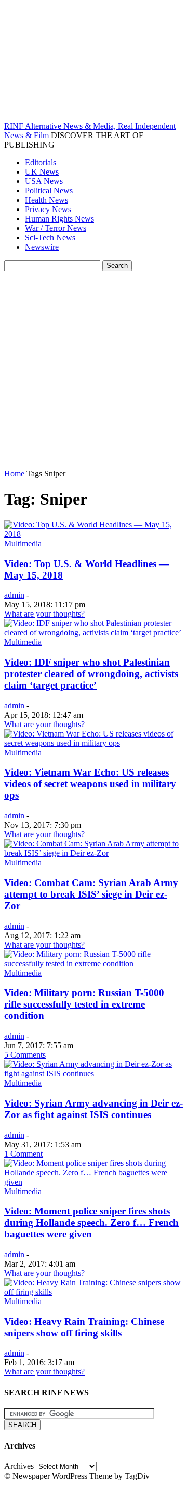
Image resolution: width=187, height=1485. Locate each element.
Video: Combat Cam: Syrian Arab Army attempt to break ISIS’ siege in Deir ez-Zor (91, 894)
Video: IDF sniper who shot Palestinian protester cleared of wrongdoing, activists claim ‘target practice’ (91, 674)
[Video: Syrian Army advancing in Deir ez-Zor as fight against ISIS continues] (93, 1073)
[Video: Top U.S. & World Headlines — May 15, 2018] (93, 534)
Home (14, 473)
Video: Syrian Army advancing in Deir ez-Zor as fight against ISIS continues (93, 1109)
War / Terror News (55, 228)
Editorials (40, 162)
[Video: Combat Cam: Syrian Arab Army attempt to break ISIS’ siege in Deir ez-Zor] (93, 853)
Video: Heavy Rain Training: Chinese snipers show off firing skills (84, 1327)
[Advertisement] (93, 370)
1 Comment (23, 1153)
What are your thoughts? (44, 613)
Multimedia (23, 543)
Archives (19, 1466)
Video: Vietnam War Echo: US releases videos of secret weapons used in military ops (90, 784)
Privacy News (48, 209)
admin (14, 595)
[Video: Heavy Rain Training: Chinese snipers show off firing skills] (93, 1291)
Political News (49, 190)
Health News (46, 199)
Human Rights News (59, 218)
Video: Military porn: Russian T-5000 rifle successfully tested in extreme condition (84, 1004)
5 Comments (25, 1054)
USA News (44, 181)
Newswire (42, 246)
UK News (42, 171)
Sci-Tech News (50, 237)
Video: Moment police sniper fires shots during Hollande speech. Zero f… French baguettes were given (91, 1222)
